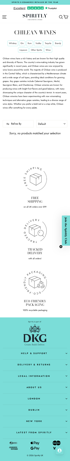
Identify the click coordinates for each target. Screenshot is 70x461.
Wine (48, 50)
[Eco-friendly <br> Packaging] (35, 282)
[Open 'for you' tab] (59, 450)
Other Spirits (36, 50)
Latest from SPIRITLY (34, 432)
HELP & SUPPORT (34, 353)
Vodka (38, 43)
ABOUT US (34, 387)
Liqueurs (23, 50)
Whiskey (13, 43)
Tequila (48, 43)
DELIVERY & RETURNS (34, 364)
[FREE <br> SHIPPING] (35, 179)
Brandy (58, 43)
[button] (66, 231)
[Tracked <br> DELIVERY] (35, 230)
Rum (30, 43)
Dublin (34, 409)
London (34, 398)
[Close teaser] (61, 246)
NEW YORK (34, 421)
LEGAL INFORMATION (34, 376)
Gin (22, 43)
